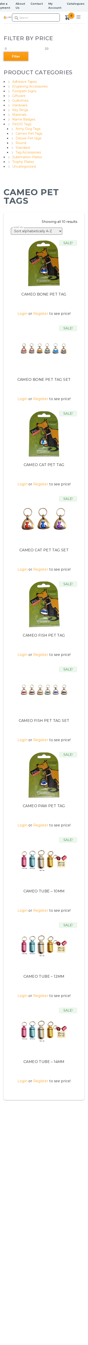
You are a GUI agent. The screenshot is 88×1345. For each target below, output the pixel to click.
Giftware (18, 96)
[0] (67, 17)
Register (40, 313)
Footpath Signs (24, 91)
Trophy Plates (23, 162)
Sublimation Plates (27, 157)
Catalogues (75, 3)
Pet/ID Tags (21, 124)
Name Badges (23, 119)
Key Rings (20, 110)
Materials (19, 115)
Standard (23, 148)
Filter (16, 56)
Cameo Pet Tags (29, 133)
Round (21, 143)
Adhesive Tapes (24, 82)
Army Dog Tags (28, 129)
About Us (20, 5)
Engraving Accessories (30, 86)
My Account (54, 5)
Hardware (20, 105)
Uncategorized (24, 166)
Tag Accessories (28, 152)
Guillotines (20, 101)
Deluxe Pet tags (28, 138)
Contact (36, 3)
